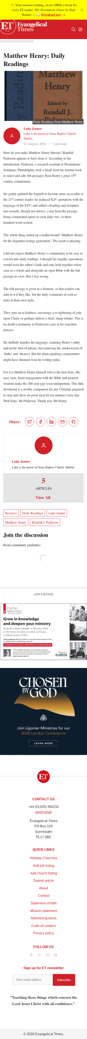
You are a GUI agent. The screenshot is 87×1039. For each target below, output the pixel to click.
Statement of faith (44, 903)
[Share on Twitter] (29, 421)
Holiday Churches (43, 858)
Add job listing (43, 865)
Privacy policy (43, 933)
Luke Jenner (33, 128)
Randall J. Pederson (45, 522)
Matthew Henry (15, 522)
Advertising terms (44, 918)
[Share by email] (62, 421)
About (43, 888)
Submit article (43, 880)
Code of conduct (43, 926)
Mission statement (43, 911)
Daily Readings (32, 513)
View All (42, 497)
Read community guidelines (22, 545)
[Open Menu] (80, 29)
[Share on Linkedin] (51, 421)
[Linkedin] (56, 955)
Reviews (11, 513)
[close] (82, 10)
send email (43, 812)
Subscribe (64, 980)
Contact (43, 895)
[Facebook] (31, 955)
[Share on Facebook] (40, 421)
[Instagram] (47, 955)
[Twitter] (39, 955)
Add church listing (43, 873)
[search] (73, 29)
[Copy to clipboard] (73, 421)
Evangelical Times (49, 1034)
